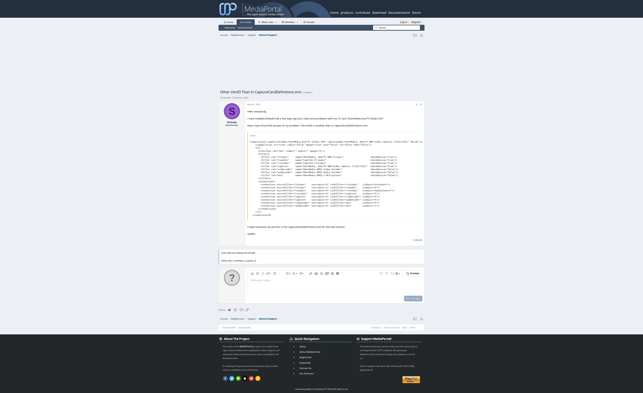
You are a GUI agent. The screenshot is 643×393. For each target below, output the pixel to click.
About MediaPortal (309, 351)
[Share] (416, 105)
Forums (247, 22)
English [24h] (244, 327)
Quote (419, 239)
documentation (399, 12)
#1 (421, 104)
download (379, 12)
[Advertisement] (320, 64)
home (334, 12)
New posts (230, 27)
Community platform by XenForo (321, 389)
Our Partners (306, 373)
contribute (362, 12)
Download (304, 362)
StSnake (227, 97)
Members (290, 22)
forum (416, 12)
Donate (310, 22)
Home (230, 22)
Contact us (376, 327)
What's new (267, 22)
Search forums (245, 27)
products (347, 12)
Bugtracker (305, 357)
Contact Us (305, 368)
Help (404, 327)
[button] (275, 22)
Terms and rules (392, 327)
